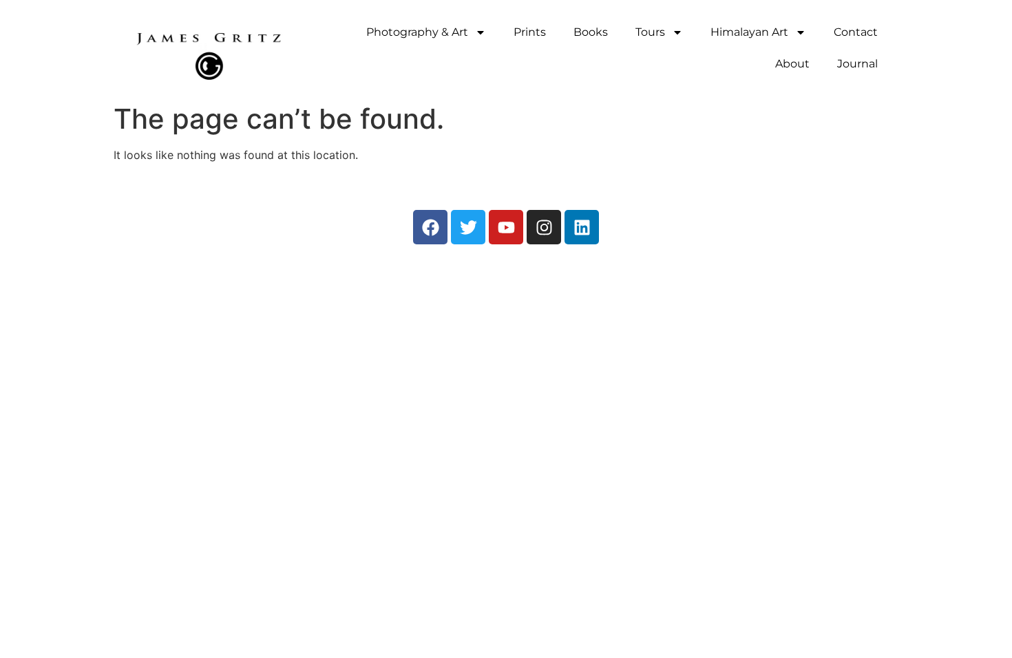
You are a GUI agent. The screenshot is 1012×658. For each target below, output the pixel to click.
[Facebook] (430, 227)
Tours (650, 32)
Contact (856, 32)
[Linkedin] (582, 227)
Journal (857, 63)
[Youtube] (506, 227)
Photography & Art (417, 32)
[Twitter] (468, 227)
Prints (530, 32)
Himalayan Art (749, 32)
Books (590, 32)
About (792, 63)
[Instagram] (544, 227)
